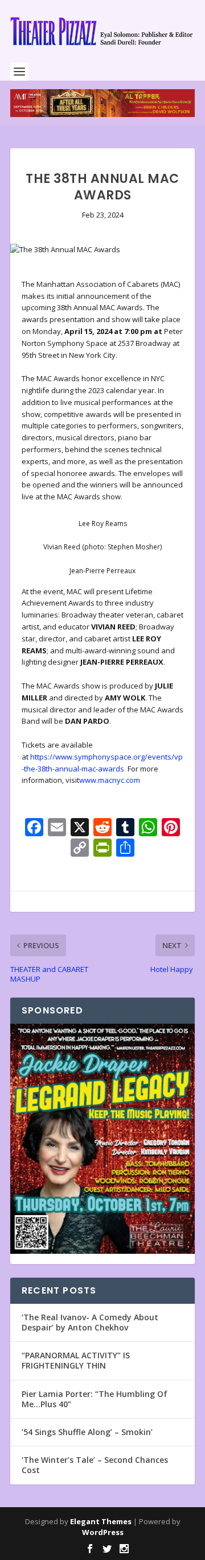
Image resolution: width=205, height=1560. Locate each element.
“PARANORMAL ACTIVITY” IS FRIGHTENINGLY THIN (76, 1360)
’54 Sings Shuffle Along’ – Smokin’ (87, 1431)
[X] (79, 828)
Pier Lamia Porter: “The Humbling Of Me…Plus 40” (94, 1398)
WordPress (103, 1532)
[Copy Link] (79, 849)
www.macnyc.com (109, 780)
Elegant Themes (101, 1521)
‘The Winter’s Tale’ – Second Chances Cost (95, 1464)
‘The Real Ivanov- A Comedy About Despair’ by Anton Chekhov (90, 1322)
